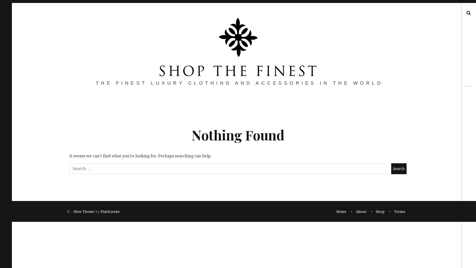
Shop (380, 212)
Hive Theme (84, 212)
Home (341, 212)
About (361, 212)
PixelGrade (110, 212)
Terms (399, 212)
